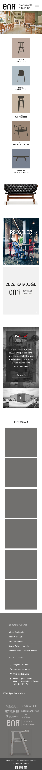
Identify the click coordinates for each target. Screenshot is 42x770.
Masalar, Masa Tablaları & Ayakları (23, 651)
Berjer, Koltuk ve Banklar (19, 646)
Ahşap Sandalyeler (16, 632)
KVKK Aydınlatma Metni (14, 693)
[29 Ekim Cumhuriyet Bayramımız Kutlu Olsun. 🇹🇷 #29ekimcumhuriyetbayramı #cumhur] (21, 505)
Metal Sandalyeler (16, 637)
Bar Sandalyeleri (16, 641)
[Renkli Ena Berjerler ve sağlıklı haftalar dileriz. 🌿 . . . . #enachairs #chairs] (21, 444)
